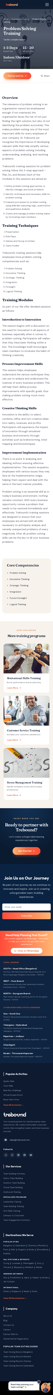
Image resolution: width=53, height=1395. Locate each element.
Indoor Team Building (13, 1178)
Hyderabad (20, 1245)
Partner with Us (15, 76)
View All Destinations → (15, 1298)
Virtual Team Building (13, 1187)
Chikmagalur (28, 1263)
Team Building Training (13, 1206)
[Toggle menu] (47, 4)
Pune (5, 1249)
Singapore (16, 1291)
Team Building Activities (14, 1173)
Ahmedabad (42, 1249)
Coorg (6, 1263)
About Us (7, 1316)
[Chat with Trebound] (45, 1387)
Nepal (26, 1291)
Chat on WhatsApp (28, 950)
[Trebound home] (11, 4)
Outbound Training (12, 1192)
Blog (5, 1320)
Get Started (24, 851)
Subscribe (26, 915)
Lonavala (16, 1263)
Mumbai (42, 1245)
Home (5, 19)
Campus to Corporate (13, 1215)
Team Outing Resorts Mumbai (17, 1356)
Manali (39, 1267)
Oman (34, 1291)
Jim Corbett (9, 1281)
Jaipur (27, 1277)
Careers (7, 1329)
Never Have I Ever (11, 1099)
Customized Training (20, 19)
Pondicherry (15, 1277)
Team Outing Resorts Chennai (17, 1361)
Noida (31, 1249)
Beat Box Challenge (12, 1090)
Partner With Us (10, 1334)
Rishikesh (29, 1267)
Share (47, 76)
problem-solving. (12, 338)
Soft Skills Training (11, 1211)
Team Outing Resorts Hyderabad (18, 1365)
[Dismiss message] (39, 1382)
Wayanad (18, 1267)
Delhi (13, 1249)
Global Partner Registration (16, 1338)
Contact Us (8, 1325)
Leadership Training (12, 1201)
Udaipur (35, 1277)
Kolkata (6, 1253)
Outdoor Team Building (14, 1183)
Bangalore (8, 1245)
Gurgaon (22, 1249)
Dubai (6, 1291)
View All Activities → (13, 1105)
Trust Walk (8, 1085)
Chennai (32, 1245)
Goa (5, 1277)
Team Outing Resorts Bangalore (18, 1352)
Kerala (45, 1277)
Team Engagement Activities (16, 1220)
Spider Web (8, 1081)
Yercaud (7, 1267)
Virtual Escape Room (13, 1095)
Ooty (39, 1263)
